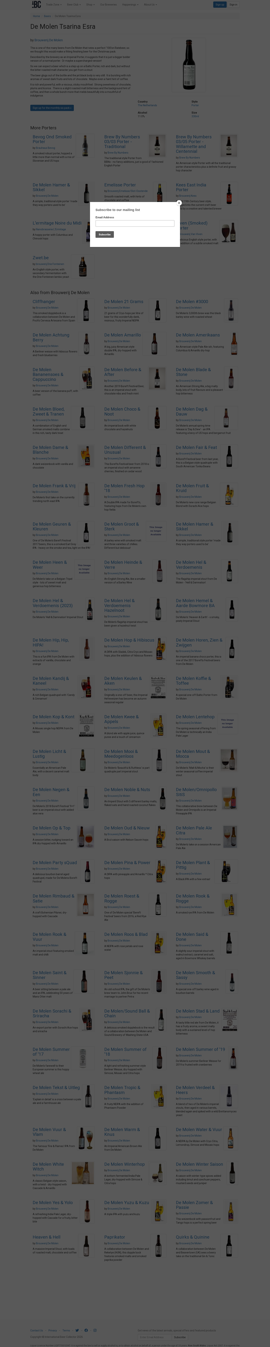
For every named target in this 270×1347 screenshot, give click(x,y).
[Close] (179, 203)
